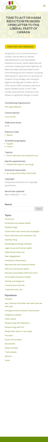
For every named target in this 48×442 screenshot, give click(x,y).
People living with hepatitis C (17, 323)
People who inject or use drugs (20, 164)
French (10, 146)
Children (8, 299)
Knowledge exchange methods (18, 244)
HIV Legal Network (13, 107)
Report (10, 135)
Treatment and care (13, 289)
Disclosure (9, 219)
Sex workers (10, 343)
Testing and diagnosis (14, 281)
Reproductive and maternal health (20, 264)
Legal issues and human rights (18, 248)
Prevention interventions (15, 260)
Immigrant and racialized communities (22, 310)
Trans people (11, 352)
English (10, 143)
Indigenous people (13, 314)
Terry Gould (10, 116)
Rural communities (13, 339)
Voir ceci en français (20, 46)
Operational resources (15, 252)
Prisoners (9, 335)
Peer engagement (12, 256)
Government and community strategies (22, 231)
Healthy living (11, 239)
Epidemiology (11, 227)
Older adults (10, 319)
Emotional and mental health (18, 223)
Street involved (11, 348)
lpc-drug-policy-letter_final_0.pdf (21, 173)
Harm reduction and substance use (22, 155)
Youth (7, 360)
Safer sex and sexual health (17, 268)
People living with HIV (14, 327)
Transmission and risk (14, 285)
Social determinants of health (18, 277)
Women (8, 356)
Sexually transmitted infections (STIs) (21, 273)
